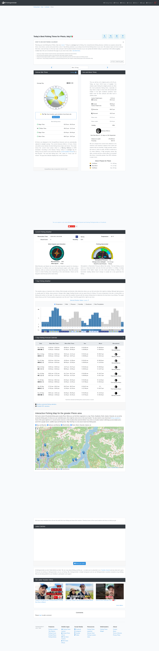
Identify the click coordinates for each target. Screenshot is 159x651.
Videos (124, 2)
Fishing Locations (53, 629)
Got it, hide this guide (118, 61)
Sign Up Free (56, 117)
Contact (115, 629)
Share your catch (80, 563)
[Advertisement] (79, 20)
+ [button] (37, 429)
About (114, 631)
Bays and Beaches (41, 425)
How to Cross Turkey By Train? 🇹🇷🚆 (105, 600)
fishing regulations (115, 418)
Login (143, 2)
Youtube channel (105, 570)
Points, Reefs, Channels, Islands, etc (81, 425)
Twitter (77, 635)
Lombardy (47, 7)
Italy (42, 7)
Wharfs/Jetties (66, 425)
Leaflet (108, 467)
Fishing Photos (52, 635)
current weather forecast (67, 151)
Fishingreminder (11, 3)
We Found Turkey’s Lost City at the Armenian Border (79, 600)
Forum (130, 2)
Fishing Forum (52, 633)
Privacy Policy (116, 635)
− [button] (37, 431)
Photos (117, 2)
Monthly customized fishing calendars (46, 404)
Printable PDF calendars (43, 406)
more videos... (120, 605)
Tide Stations (51, 631)
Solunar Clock (90, 633)
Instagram (78, 631)
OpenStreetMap (115, 467)
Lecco (63, 45)
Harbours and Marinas (54, 425)
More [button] (136, 2)
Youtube (77, 633)
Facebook (78, 629)
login (40, 615)
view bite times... (76, 50)
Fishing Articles (52, 637)
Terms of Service (117, 633)
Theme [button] (149, 2)
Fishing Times (108, 2)
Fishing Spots (37, 7)
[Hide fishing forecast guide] (123, 42)
